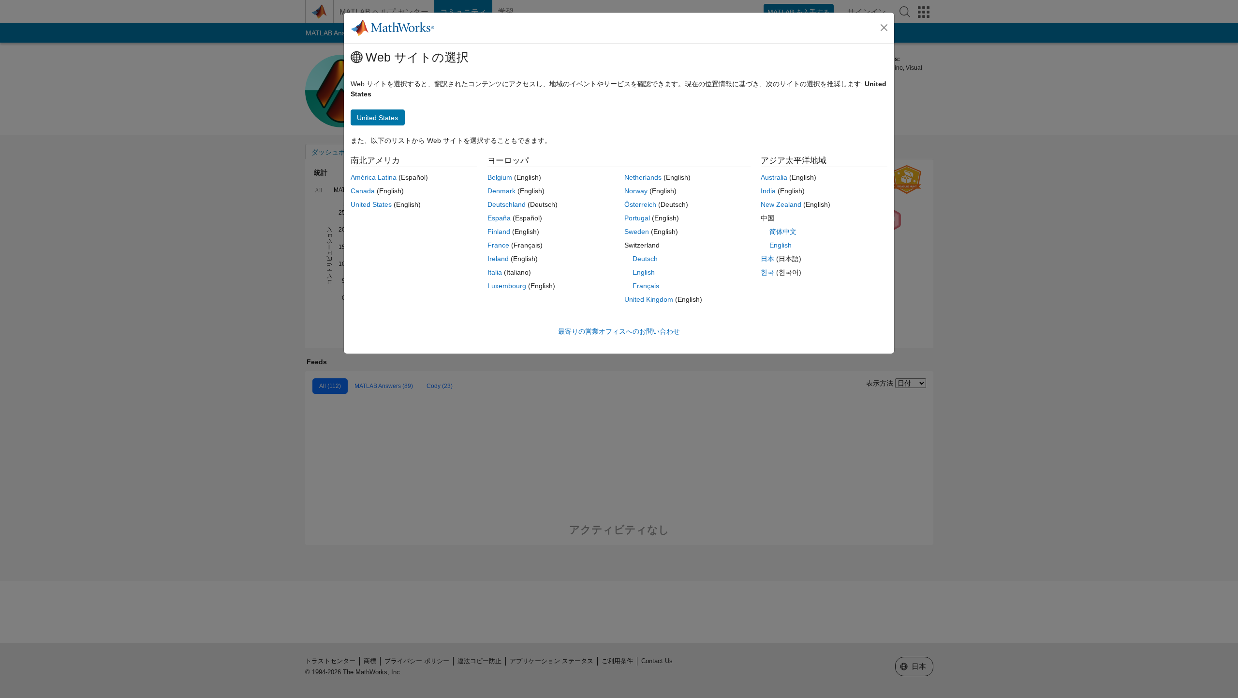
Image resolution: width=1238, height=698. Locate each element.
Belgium (499, 177)
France (498, 245)
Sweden (636, 231)
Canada (363, 191)
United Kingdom (648, 299)
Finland (498, 231)
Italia (494, 272)
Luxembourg (506, 286)
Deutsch (645, 259)
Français (646, 286)
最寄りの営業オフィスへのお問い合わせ (619, 331)
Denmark (501, 191)
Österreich (640, 204)
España (499, 218)
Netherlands (643, 177)
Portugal (637, 218)
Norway (636, 191)
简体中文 (782, 231)
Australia (774, 177)
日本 (767, 259)
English (644, 272)
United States (371, 204)
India (768, 191)
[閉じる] (884, 27)
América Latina (374, 177)
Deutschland (506, 204)
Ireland (498, 259)
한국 (767, 272)
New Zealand (781, 204)
